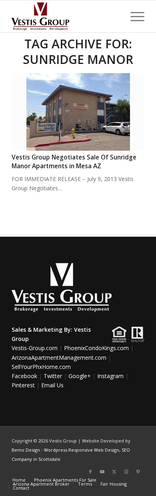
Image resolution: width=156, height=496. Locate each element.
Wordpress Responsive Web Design (81, 450)
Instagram (110, 376)
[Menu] (133, 16)
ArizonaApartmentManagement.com (59, 357)
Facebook (24, 376)
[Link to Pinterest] (138, 472)
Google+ (79, 376)
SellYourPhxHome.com (41, 367)
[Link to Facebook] (90, 472)
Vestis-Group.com (35, 348)
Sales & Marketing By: (42, 329)
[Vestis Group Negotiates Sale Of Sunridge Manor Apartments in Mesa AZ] (78, 112)
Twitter (53, 376)
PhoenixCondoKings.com (96, 348)
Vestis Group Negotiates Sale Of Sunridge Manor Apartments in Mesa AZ (74, 161)
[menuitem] (133, 16)
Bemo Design (26, 450)
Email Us (52, 385)
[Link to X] (114, 472)
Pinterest (23, 385)
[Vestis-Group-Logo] (65, 16)
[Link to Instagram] (126, 472)
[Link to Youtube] (102, 472)
